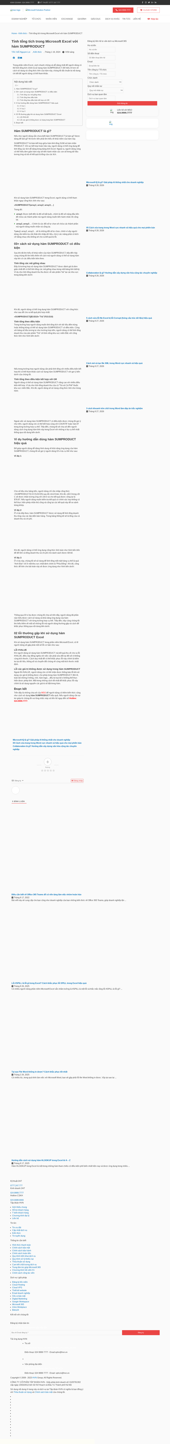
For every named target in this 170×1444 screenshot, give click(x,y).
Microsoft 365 (18, 1304)
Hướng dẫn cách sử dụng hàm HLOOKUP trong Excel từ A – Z (41, 1160)
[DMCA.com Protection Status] (28, 1359)
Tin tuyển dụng (18, 1236)
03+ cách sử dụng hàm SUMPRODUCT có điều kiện (36, 92)
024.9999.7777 (17, 1193)
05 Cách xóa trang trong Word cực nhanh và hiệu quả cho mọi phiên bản (47, 743)
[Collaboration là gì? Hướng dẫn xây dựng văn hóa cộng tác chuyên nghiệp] (122, 251)
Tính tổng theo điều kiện (28, 97)
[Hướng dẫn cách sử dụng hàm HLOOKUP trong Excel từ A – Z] (85, 1119)
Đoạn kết (19, 123)
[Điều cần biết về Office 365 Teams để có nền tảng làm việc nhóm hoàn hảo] (85, 854)
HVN (34, 1378)
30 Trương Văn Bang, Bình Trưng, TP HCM (44, 1368)
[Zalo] (159, 2)
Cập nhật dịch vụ (19, 1230)
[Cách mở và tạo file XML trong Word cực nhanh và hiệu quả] (122, 342)
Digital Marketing (19, 1299)
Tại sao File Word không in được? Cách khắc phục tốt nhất (39, 1072)
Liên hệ (15, 1218)
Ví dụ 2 (22, 109)
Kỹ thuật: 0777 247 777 (49, 2)
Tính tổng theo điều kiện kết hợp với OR (34, 100)
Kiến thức (23, 33)
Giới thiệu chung (19, 1207)
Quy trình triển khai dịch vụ (24, 1256)
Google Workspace (20, 1302)
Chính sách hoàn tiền (21, 1253)
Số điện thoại (93, 53)
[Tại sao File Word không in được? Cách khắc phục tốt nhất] (85, 1030)
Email (90, 62)
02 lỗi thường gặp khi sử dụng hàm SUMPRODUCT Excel (38, 114)
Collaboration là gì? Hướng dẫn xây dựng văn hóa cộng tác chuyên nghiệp (121, 273)
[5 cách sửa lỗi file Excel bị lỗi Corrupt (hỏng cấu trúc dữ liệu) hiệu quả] (122, 297)
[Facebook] (142, 2)
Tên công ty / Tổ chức (97, 70)
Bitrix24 (15, 1310)
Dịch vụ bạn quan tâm (97, 94)
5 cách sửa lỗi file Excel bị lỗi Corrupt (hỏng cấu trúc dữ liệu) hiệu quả (119, 318)
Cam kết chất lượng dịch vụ (24, 1264)
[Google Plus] (152, 2)
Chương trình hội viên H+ (23, 1270)
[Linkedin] (155, 2)
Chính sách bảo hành (21, 1251)
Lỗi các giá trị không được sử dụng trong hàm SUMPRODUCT (42, 120)
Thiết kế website (19, 1290)
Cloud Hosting (18, 1285)
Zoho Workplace (19, 1307)
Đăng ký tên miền (20, 1282)
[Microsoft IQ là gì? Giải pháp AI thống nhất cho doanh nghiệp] (122, 161)
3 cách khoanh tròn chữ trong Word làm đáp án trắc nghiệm (114, 408)
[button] (28, 19)
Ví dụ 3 (23, 111)
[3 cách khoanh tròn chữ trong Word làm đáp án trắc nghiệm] (122, 387)
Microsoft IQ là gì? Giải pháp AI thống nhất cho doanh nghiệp (41, 740)
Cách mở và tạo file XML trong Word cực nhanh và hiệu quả (114, 363)
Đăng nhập (78, 781)
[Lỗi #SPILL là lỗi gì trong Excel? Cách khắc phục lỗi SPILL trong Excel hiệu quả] (85, 942)
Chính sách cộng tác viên (23, 1273)
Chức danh (92, 78)
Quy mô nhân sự (94, 86)
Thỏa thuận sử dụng (21, 1262)
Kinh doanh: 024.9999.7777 (22, 2)
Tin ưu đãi (16, 1227)
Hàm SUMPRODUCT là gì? (27, 89)
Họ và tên (91, 45)
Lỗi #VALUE (24, 117)
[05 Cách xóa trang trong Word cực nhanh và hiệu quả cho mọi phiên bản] (122, 206)
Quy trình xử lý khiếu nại (23, 1259)
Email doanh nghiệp (21, 1293)
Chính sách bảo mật (21, 1248)
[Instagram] (146, 2)
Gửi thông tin (122, 103)
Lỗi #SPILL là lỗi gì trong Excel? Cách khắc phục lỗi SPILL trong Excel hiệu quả (49, 983)
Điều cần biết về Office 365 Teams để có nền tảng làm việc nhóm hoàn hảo (46, 894)
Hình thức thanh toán (21, 1245)
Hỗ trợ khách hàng (20, 1210)
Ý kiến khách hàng (20, 1213)
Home (14, 33)
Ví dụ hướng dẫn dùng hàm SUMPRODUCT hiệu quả (37, 103)
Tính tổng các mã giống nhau (30, 95)
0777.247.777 (16, 1185)
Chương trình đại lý (20, 1216)
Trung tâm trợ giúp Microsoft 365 (26, 1267)
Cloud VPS (17, 1287)
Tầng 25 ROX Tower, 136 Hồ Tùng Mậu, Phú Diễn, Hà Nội (50, 1348)
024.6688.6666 (17, 1200)
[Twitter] (149, 2)
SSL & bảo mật (18, 1296)
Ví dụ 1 (22, 106)
